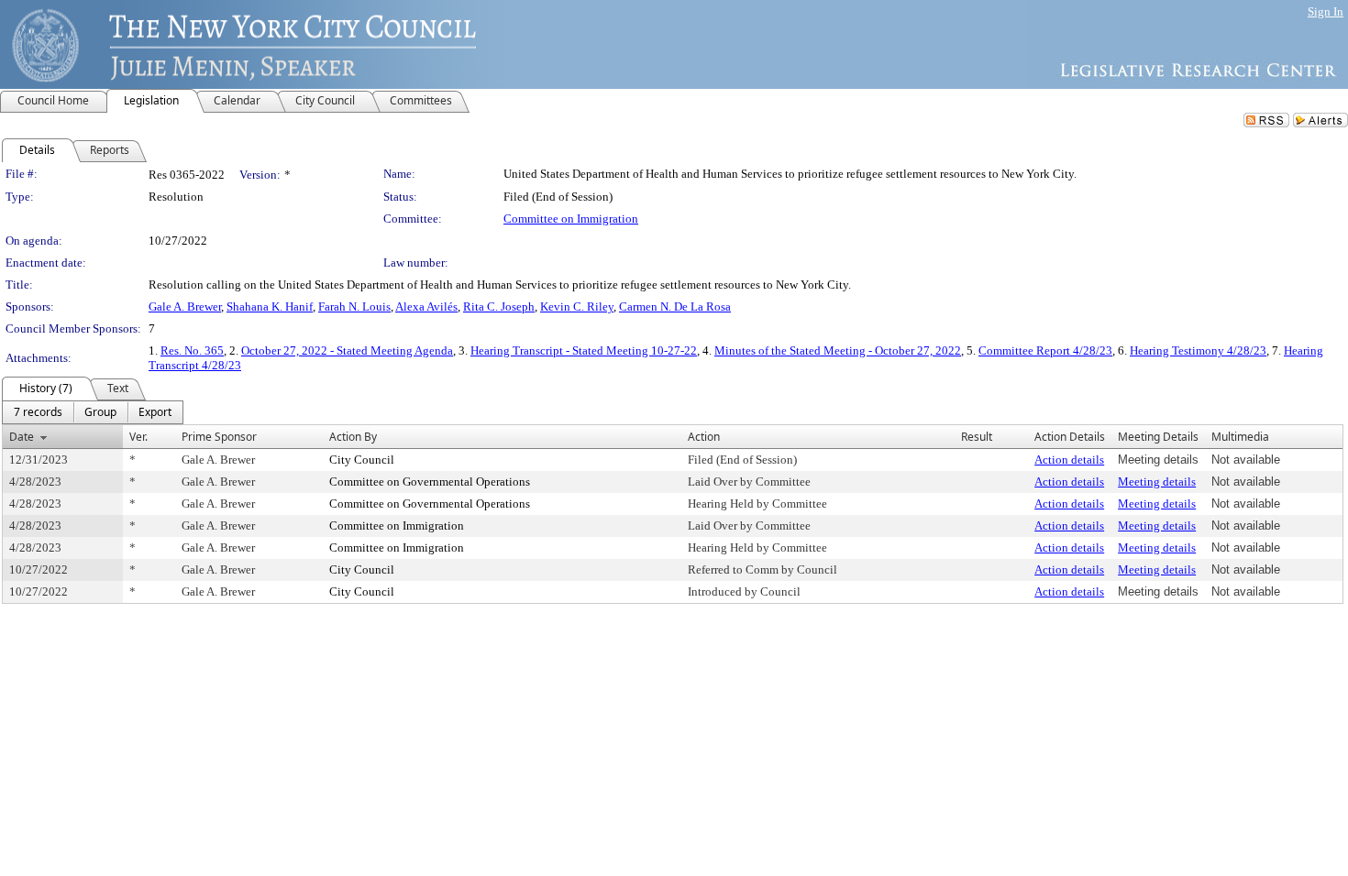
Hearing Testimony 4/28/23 (1198, 350)
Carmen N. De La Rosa (675, 306)
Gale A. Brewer (185, 306)
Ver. (138, 436)
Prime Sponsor (219, 436)
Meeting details (1157, 481)
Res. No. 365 (192, 350)
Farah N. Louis (354, 306)
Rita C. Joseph (499, 306)
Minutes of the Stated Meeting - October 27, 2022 (837, 350)
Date (21, 436)
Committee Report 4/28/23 (1045, 350)
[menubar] (92, 412)
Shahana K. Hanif (270, 306)
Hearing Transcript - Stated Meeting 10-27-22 (583, 350)
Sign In (1325, 11)
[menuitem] (38, 412)
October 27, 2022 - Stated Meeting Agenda (347, 350)
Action (704, 436)
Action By (353, 436)
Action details (1069, 459)
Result (976, 436)
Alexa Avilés (426, 306)
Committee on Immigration (570, 218)
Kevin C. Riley (576, 306)
